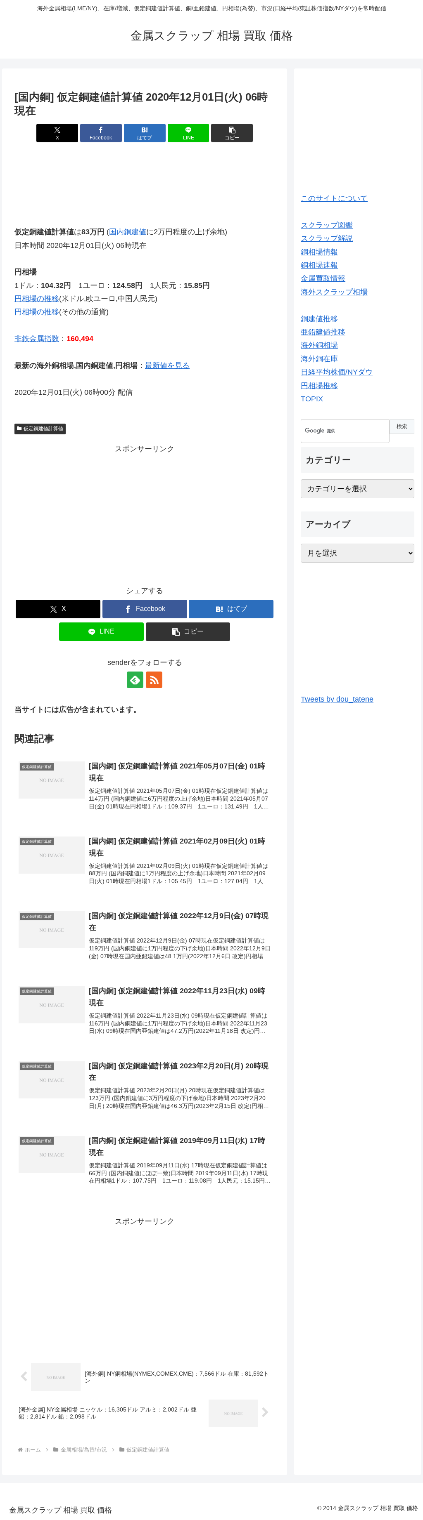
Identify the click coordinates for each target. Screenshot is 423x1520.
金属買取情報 (323, 278)
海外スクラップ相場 (334, 292)
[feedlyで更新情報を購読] (135, 680)
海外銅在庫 (319, 359)
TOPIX (312, 399)
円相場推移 (319, 386)
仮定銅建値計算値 (43, 428)
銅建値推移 (319, 319)
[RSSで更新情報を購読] (154, 680)
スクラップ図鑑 (327, 225)
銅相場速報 (319, 265)
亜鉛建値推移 (323, 332)
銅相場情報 (319, 252)
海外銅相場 (319, 345)
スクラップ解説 (327, 238)
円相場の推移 (36, 299)
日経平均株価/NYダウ (337, 372)
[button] (232, 133)
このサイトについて (334, 198)
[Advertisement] (144, 177)
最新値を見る (167, 365)
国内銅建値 (127, 232)
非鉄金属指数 (36, 339)
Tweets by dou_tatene (337, 699)
